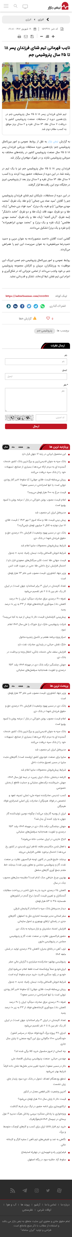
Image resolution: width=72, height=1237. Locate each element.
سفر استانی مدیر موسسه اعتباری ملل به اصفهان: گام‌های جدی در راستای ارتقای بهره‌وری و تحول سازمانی (37, 919)
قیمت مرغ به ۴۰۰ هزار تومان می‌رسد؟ (47, 492)
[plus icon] (53, 36)
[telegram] (36, 306)
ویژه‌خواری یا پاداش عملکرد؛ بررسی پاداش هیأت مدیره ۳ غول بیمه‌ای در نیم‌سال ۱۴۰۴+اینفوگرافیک (34, 1116)
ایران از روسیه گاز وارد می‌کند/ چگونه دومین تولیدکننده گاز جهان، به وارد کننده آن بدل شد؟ (36, 816)
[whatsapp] (42, 306)
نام (66, 355)
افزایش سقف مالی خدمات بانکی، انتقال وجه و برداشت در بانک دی (36, 655)
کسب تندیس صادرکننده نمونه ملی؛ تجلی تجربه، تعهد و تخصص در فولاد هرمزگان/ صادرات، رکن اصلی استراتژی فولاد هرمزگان (34, 800)
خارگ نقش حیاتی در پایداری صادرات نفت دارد (42, 644)
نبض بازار (53, 141)
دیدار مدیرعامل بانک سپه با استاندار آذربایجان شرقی (40, 908)
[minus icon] (41, 36)
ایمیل (64, 370)
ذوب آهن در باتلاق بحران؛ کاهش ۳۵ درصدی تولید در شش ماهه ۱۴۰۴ (35, 952)
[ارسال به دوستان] (26, 36)
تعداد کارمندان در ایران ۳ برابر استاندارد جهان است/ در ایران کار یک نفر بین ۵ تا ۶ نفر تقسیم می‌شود (35, 589)
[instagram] (36, 1190)
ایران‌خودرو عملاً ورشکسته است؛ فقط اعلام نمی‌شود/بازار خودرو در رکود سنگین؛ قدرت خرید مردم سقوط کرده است (37, 972)
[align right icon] (47, 36)
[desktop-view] (25, 6)
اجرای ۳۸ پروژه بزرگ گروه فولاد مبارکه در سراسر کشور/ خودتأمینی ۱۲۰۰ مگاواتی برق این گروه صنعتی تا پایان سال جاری (36, 1038)
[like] (48, 318)
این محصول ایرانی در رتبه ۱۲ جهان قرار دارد (44, 454)
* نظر (66, 385)
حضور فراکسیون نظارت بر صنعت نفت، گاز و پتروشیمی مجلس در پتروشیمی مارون (37, 939)
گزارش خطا (25, 318)
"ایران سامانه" (28, 1230)
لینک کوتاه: (61, 296)
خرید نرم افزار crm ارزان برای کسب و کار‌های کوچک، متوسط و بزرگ (34, 1129)
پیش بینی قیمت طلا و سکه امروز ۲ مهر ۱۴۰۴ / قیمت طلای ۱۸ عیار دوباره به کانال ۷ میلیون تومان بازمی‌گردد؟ (35, 523)
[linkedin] (15, 306)
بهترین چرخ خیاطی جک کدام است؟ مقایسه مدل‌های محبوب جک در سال (34, 880)
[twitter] (29, 306)
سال (6, 447)
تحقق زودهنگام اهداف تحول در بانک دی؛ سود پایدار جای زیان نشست (36, 1081)
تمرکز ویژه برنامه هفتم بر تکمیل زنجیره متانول (42, 637)
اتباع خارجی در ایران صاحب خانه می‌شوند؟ (43, 839)
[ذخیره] (32, 36)
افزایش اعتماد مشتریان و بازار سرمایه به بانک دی (41, 929)
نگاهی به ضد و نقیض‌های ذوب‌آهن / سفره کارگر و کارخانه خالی (36, 1142)
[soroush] (8, 306)
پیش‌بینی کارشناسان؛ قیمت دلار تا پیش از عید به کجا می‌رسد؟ (34, 617)
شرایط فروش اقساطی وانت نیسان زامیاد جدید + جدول (37, 553)
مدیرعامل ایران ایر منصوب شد (50, 512)
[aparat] (59, 1190)
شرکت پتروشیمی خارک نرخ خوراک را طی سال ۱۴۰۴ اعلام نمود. (37, 627)
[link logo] (58, 6)
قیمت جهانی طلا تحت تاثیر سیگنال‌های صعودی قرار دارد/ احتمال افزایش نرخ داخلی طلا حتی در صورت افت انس (36, 563)
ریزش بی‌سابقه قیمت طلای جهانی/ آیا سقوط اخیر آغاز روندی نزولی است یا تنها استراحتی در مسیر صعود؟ (35, 482)
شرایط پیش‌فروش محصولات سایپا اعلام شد (43, 545)
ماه (13, 447)
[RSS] (12, 1190)
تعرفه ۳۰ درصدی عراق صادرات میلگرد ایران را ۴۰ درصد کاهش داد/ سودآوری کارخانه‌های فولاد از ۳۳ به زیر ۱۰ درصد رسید (35, 604)
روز (28, 447)
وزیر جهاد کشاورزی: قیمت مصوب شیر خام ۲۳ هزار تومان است (37, 576)
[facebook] (22, 306)
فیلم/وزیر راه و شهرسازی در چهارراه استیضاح (43, 1152)
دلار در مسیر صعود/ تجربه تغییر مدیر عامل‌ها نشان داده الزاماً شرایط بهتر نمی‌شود (35, 1069)
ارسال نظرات (58, 345)
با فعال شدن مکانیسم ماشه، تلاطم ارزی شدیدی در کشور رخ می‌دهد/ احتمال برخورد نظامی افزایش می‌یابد (35, 849)
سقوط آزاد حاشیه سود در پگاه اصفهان (47, 1159)
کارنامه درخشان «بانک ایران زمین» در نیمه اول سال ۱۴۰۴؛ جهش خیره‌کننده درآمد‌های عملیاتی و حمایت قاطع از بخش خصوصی (35, 782)
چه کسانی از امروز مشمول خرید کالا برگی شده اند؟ (40, 1051)
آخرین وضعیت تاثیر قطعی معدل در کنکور (45, 1091)
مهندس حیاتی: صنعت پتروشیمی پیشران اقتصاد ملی (38, 1059)
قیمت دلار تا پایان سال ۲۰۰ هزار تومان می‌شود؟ (42, 1099)
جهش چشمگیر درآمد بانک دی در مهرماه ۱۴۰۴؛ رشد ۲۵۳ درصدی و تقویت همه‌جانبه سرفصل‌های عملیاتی (37, 667)
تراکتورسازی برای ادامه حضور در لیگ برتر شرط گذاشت (38, 1106)
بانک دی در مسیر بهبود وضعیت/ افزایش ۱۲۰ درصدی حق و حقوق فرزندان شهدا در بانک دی (35, 535)
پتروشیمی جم (44, 330)
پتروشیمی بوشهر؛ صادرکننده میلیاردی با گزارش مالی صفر (37, 962)
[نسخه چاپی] (19, 36)
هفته (20, 447)
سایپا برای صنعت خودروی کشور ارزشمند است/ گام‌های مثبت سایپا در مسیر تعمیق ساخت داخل (34, 760)
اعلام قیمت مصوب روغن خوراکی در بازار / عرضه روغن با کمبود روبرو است (34, 502)
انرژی (41, 19)
